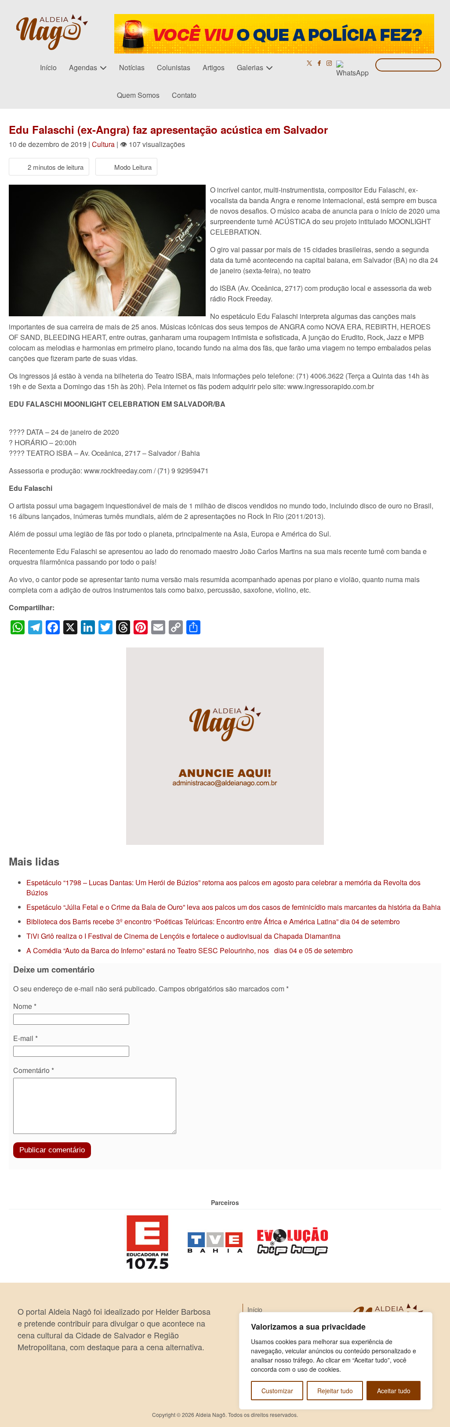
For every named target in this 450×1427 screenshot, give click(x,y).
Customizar (277, 1390)
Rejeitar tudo (335, 1390)
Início (48, 67)
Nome (24, 1006)
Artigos (214, 67)
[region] (335, 1360)
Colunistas (173, 67)
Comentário (33, 1070)
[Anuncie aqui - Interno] (225, 652)
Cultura (103, 144)
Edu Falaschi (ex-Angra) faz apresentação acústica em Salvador (168, 129)
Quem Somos (138, 95)
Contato (184, 95)
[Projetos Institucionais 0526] (274, 19)
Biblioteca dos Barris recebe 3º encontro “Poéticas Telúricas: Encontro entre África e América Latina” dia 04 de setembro (213, 921)
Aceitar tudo (393, 1390)
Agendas (83, 67)
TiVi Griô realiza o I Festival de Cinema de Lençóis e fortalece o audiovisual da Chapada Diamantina (183, 936)
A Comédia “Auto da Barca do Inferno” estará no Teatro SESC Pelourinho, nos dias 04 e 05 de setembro (189, 950)
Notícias (132, 67)
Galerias (250, 67)
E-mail (25, 1038)
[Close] (423, 1319)
